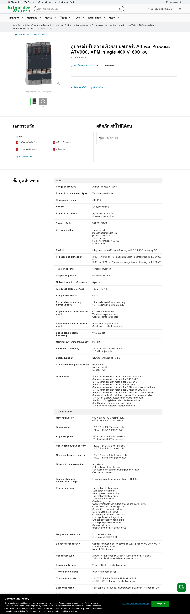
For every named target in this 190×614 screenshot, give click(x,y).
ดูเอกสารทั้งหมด (24, 156)
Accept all (160, 604)
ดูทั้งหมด (30, 34)
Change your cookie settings (135, 604)
